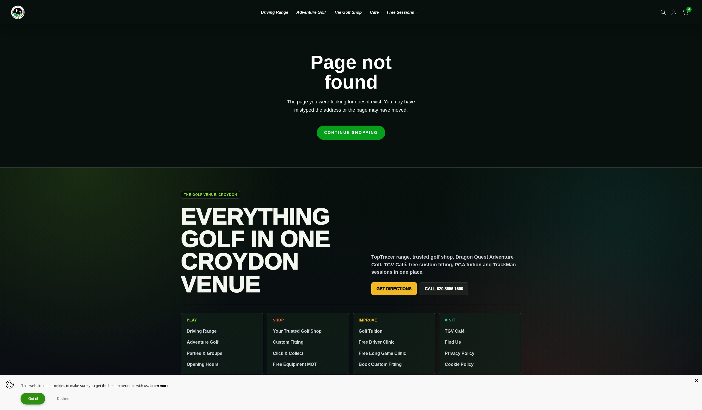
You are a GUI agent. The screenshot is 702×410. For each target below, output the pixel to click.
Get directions (394, 288)
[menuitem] (274, 12)
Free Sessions (400, 12)
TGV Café (455, 331)
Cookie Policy (459, 364)
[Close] (696, 380)
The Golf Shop (348, 12)
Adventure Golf (311, 12)
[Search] (663, 12)
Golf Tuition (371, 331)
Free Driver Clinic (377, 342)
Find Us (453, 342)
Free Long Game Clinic (382, 353)
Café (374, 12)
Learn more (159, 385)
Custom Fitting (288, 342)
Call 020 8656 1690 (444, 288)
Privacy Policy (459, 353)
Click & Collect (288, 353)
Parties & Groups (204, 353)
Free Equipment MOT (295, 364)
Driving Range (274, 12)
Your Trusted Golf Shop (297, 331)
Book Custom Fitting (380, 364)
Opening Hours (203, 364)
